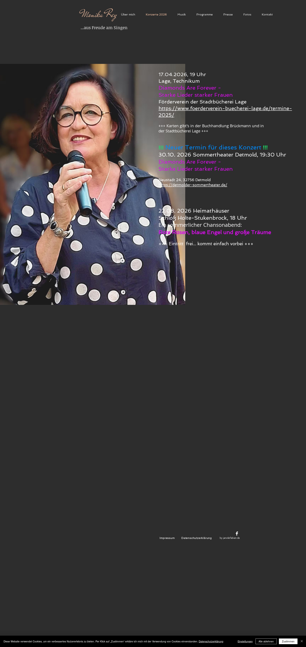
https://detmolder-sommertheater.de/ (192, 185)
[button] (207, 14)
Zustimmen (288, 641)
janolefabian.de (231, 538)
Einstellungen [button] (245, 641)
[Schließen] (302, 641)
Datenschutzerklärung (211, 641)
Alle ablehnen (266, 641)
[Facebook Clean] (237, 533)
